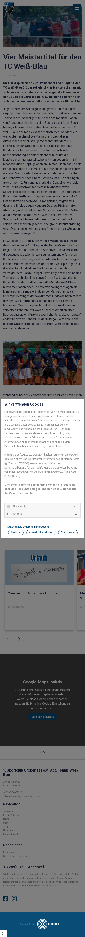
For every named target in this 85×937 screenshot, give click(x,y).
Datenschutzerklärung (20, 526)
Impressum (42, 526)
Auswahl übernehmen (41, 532)
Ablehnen (16, 532)
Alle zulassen (68, 532)
